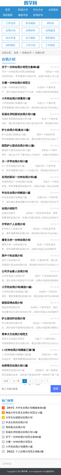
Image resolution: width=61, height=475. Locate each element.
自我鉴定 (50, 30)
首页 (7, 9)
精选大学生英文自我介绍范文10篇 (24, 412)
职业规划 (30, 23)
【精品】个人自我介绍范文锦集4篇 (25, 451)
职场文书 (23, 9)
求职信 (50, 23)
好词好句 (38, 15)
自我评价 (30, 30)
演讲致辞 (8, 15)
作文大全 (38, 9)
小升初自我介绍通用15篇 (19, 446)
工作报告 (50, 45)
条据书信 (23, 15)
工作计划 (30, 45)
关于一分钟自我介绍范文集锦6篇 (23, 437)
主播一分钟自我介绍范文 (19, 441)
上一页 (16, 381)
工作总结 (10, 23)
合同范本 (53, 9)
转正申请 (10, 38)
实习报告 (30, 38)
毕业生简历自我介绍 (17, 422)
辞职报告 (50, 38)
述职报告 (10, 45)
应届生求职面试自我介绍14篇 (22, 432)
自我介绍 (10, 30)
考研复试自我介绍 (15, 427)
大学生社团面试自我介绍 (19, 417)
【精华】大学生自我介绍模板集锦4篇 (26, 407)
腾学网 (24, 471)
